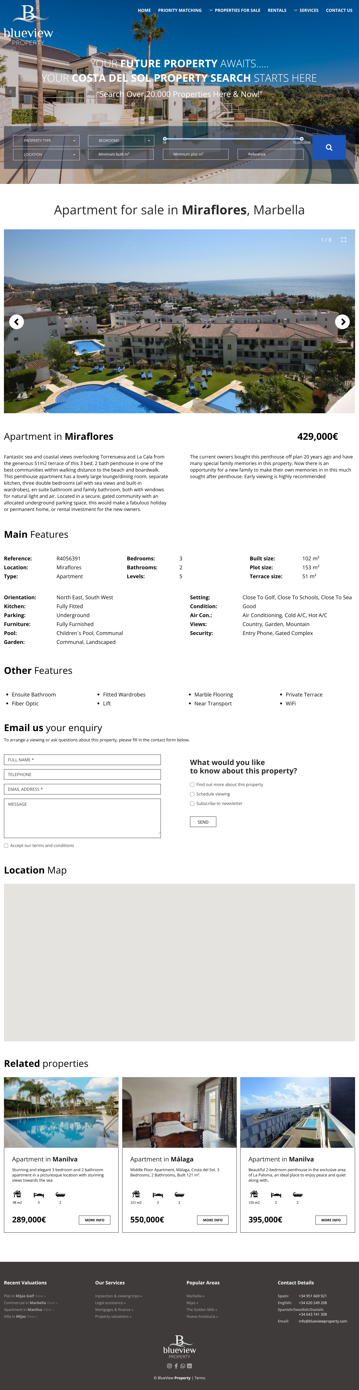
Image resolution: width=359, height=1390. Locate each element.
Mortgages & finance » (114, 1309)
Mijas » (192, 1302)
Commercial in (31, 1302)
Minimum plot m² (188, 154)
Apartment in (45, 1159)
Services (309, 10)
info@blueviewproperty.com (323, 1321)
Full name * (21, 760)
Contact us (339, 10)
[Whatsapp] (184, 1367)
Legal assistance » (110, 1302)
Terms (199, 1378)
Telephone (20, 774)
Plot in (25, 1296)
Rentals (277, 10)
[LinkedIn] (190, 1367)
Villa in (21, 1316)
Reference (256, 154)
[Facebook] (177, 1367)
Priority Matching (180, 10)
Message (17, 804)
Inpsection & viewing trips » (118, 1296)
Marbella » (195, 1296)
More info (94, 1220)
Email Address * (25, 789)
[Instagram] (171, 1367)
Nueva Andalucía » (202, 1316)
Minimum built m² (114, 154)
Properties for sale (238, 10)
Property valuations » (113, 1316)
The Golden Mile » (202, 1309)
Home (144, 10)
